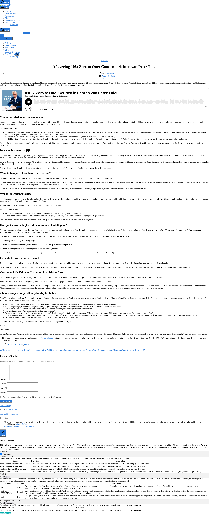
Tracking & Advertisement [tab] (10, 500)
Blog (7, 18)
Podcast (8, 12)
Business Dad (11, 410)
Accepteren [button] (30, 426)
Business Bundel (47, 338)
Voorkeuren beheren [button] (11, 426)
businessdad (109, 73)
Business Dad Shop (12, 20)
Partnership (14, 25)
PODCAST (28, 345)
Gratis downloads (11, 14)
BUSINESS (18, 345)
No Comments (108, 79)
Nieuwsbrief (9, 16)
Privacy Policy (5, 406)
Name (3, 383)
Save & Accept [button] (5, 513)
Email (3, 388)
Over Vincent (10, 22)
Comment (4, 379)
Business (104, 61)
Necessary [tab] (4, 452)
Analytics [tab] (3, 474)
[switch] (1, 476)
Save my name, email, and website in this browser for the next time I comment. (33, 397)
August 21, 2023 (108, 76)
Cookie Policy (21, 424)
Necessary (7, 454)
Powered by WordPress (9, 414)
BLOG (10, 345)
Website (3, 392)
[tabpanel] (104, 465)
